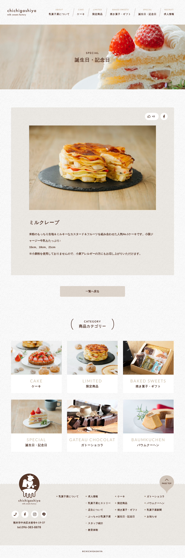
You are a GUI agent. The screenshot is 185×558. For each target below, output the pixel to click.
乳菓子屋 (21, 12)
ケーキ (121, 496)
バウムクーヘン (156, 503)
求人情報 (93, 496)
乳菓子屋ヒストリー (99, 503)
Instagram (34, 514)
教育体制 (93, 530)
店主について (95, 510)
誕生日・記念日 (126, 516)
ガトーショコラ (156, 496)
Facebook (25, 514)
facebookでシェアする (164, 116)
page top (166, 483)
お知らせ (152, 516)
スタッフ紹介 (95, 523)
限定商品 (122, 503)
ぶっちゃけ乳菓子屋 (99, 516)
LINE (44, 514)
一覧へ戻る (92, 291)
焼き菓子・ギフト (127, 510)
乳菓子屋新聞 (154, 510)
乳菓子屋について (69, 496)
